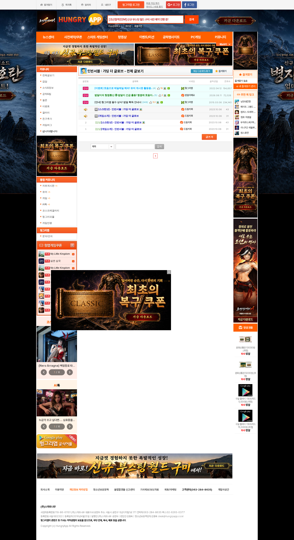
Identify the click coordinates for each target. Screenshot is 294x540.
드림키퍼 (188, 109)
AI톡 (46, 204)
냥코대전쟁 (245, 101)
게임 (46, 198)
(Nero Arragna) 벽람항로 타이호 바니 (61, 365)
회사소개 (45, 489)
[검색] (159, 146)
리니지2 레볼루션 (248, 127)
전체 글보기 (135, 71)
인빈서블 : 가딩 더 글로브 (105, 71)
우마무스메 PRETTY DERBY (248, 122)
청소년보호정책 (101, 489)
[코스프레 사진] (57, 344)
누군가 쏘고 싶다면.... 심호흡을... (57, 420)
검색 (191, 19)
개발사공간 (223, 489)
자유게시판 (49, 185)
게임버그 (47, 125)
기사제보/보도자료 (149, 489)
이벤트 (46, 106)
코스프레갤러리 (50, 210)
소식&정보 (48, 87)
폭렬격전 (138, 26)
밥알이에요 (189, 95)
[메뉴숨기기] (224, 44)
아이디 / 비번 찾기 (154, 6)
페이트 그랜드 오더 (248, 106)
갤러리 (46, 112)
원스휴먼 (244, 132)
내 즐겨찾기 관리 (245, 86)
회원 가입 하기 (152, 3)
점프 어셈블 (245, 117)
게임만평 (47, 223)
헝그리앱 (188, 88)
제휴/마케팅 (170, 489)
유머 (46, 192)
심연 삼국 (55, 260)
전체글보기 (48, 75)
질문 (44, 100)
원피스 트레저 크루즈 (248, 112)
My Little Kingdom (60, 253)
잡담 (44, 81)
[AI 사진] (57, 402)
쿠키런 (128, 26)
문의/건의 (47, 236)
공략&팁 (46, 94)
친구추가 (47, 118)
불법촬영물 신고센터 (124, 489)
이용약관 (59, 489)
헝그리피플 (48, 216)
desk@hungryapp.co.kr (171, 516)
